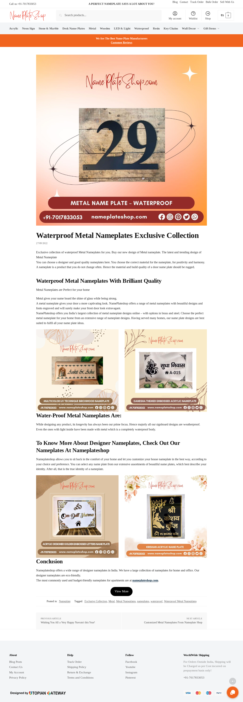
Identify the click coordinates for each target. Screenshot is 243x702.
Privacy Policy (18, 677)
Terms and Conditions (80, 677)
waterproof (157, 601)
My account (175, 18)
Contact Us (15, 667)
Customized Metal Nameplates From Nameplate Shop (173, 622)
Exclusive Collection (96, 601)
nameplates (143, 601)
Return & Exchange (79, 672)
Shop (208, 18)
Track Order (74, 661)
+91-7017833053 (26, 4)
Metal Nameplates (126, 601)
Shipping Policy (76, 667)
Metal (112, 601)
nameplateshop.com (145, 580)
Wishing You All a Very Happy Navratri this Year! (68, 622)
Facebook (131, 661)
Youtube (130, 667)
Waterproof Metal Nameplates (180, 601)
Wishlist (193, 18)
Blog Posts (15, 661)
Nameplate (64, 601)
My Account (16, 672)
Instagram (131, 672)
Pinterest (130, 677)
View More (122, 591)
